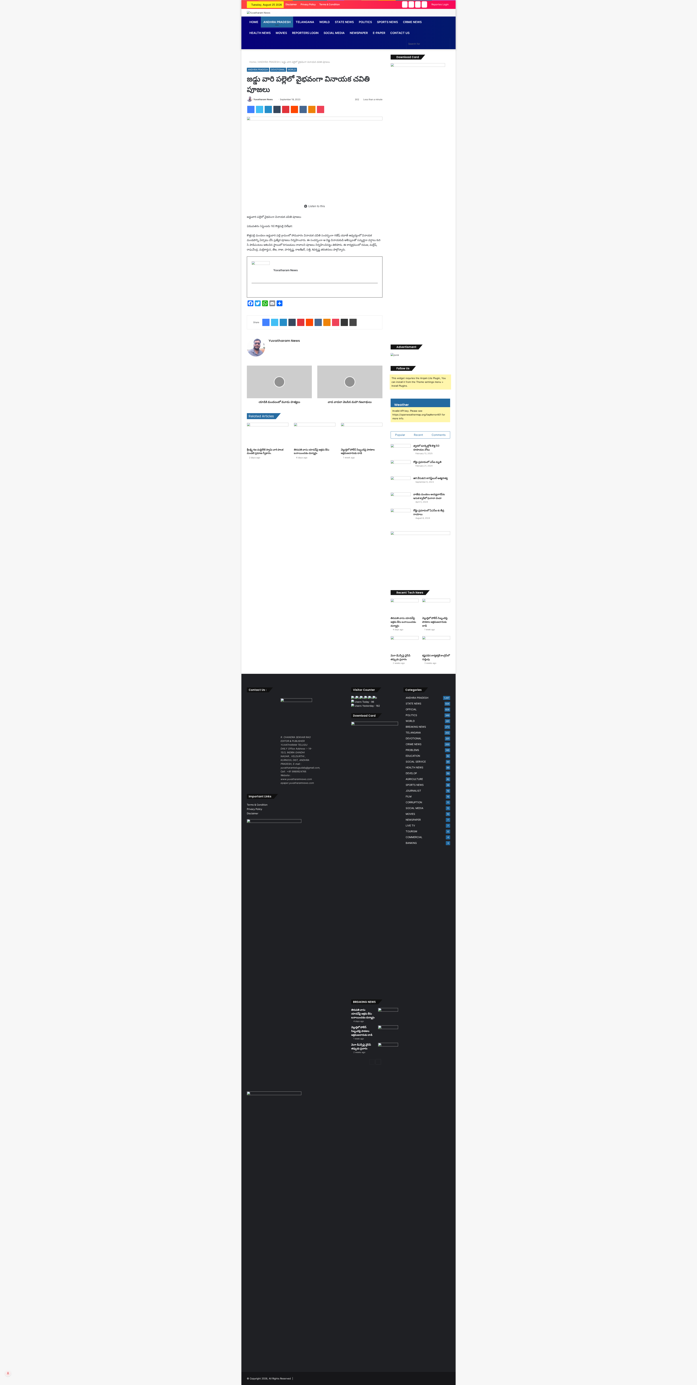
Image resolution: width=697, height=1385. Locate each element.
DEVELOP (411, 773)
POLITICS (411, 715)
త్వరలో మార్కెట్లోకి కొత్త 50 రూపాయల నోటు (426, 447)
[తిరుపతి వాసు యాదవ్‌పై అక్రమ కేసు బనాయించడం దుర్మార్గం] (314, 434)
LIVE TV (410, 825)
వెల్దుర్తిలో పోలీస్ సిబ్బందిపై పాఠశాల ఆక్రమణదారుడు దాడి (358, 451)
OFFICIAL (411, 709)
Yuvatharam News (263, 99)
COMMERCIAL (414, 837)
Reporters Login (305, 33)
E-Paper (379, 33)
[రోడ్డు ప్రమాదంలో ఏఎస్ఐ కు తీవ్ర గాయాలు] (401, 515)
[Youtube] (258, 290)
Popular (400, 435)
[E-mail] (254, 290)
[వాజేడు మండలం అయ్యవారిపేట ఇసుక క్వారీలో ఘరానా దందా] (401, 499)
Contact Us (399, 33)
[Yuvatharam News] (258, 13)
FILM (408, 796)
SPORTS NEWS (415, 784)
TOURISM (411, 831)
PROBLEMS (412, 750)
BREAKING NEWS (416, 726)
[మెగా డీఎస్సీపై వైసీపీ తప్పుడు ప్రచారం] (405, 644)
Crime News (412, 22)
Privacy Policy (308, 4)
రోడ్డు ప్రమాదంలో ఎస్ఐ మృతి (427, 462)
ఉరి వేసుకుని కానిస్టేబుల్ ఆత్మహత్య (430, 478)
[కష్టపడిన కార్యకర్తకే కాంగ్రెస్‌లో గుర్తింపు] (436, 644)
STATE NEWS (413, 703)
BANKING (411, 843)
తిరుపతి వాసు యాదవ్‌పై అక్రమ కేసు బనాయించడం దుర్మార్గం (311, 451)
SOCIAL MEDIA (334, 33)
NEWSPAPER (359, 33)
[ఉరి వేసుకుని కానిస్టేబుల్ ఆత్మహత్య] (401, 483)
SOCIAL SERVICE (416, 761)
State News (344, 22)
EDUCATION (413, 755)
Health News (260, 33)
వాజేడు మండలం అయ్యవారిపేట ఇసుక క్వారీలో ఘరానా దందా (429, 496)
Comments (439, 435)
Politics (365, 22)
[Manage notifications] (8, 1373)
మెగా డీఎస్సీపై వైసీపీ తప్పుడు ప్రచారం (400, 657)
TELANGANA (305, 22)
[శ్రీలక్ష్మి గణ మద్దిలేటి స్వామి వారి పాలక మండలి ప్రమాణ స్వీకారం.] (267, 434)
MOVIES (410, 813)
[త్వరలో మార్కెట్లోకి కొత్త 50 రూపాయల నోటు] (401, 451)
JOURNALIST (413, 790)
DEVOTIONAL (278, 69)
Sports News (387, 22)
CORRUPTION (414, 802)
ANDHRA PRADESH (277, 22)
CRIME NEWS (413, 744)
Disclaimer (291, 4)
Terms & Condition (329, 4)
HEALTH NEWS (414, 767)
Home (253, 22)
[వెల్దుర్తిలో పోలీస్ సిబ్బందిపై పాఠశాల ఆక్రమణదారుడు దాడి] (361, 434)
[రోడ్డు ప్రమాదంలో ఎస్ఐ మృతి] (401, 467)
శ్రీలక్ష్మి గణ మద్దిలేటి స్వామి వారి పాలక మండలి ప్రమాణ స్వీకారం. (265, 451)
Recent (418, 435)
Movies (281, 33)
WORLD (324, 22)
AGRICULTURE (414, 779)
